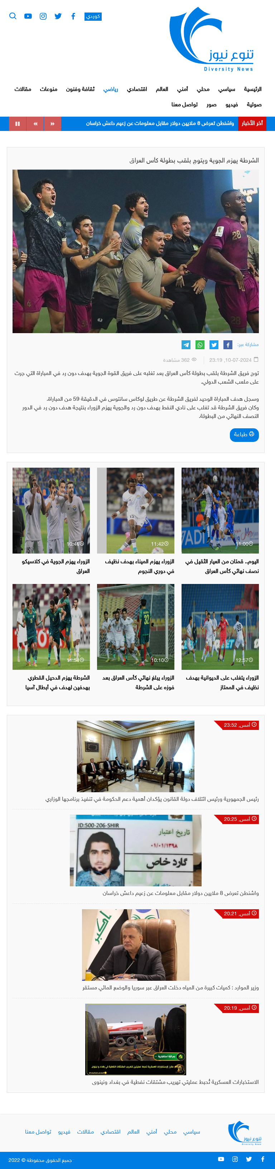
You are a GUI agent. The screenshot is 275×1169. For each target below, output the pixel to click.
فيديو (232, 105)
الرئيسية (253, 89)
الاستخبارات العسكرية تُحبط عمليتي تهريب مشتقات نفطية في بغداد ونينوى (175, 1082)
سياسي (226, 89)
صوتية (254, 105)
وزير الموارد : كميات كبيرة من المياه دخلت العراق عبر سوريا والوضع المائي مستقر (150, 124)
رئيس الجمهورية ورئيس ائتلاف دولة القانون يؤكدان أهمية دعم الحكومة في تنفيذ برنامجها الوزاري (152, 799)
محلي (203, 89)
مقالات (23, 89)
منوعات (48, 89)
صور (212, 105)
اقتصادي (137, 89)
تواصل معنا (185, 105)
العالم (162, 89)
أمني (182, 89)
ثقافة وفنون (80, 89)
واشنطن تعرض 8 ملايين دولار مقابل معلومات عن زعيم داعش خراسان (181, 893)
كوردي (93, 17)
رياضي (110, 89)
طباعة (241, 435)
